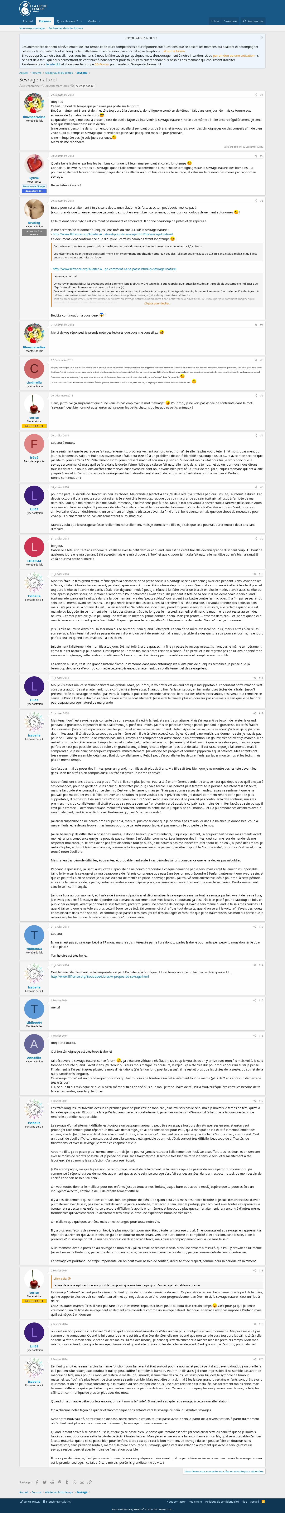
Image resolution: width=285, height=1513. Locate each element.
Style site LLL (31, 1501)
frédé (34, 457)
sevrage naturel (85, 86)
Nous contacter (176, 1501)
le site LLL (53, 64)
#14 (261, 965)
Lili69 (34, 509)
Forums (45, 21)
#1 (261, 94)
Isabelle (34, 596)
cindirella (34, 382)
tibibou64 (34, 949)
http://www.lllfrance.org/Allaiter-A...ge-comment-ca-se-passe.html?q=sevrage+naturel (115, 269)
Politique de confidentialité (222, 1501)
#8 (261, 487)
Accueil (28, 21)
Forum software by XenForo (142, 1509)
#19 (261, 1324)
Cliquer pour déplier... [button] (157, 303)
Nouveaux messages (32, 28)
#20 (261, 1359)
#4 (261, 325)
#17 (261, 1101)
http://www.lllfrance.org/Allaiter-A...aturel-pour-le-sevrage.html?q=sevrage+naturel (113, 234)
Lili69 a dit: (60, 1278)
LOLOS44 (34, 561)
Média (91, 21)
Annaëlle (34, 1058)
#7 (261, 435)
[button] (81, 21)
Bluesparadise (31, 86)
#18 (261, 1270)
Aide (244, 1501)
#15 (261, 1000)
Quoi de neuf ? (67, 21)
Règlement (195, 1501)
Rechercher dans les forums (66, 28)
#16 (261, 1035)
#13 (261, 926)
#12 (261, 713)
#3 (261, 200)
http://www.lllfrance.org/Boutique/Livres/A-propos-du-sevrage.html (100, 976)
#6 (261, 395)
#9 (261, 538)
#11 (261, 678)
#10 (261, 574)
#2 (261, 156)
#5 (261, 360)
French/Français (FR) (58, 1501)
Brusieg (34, 223)
